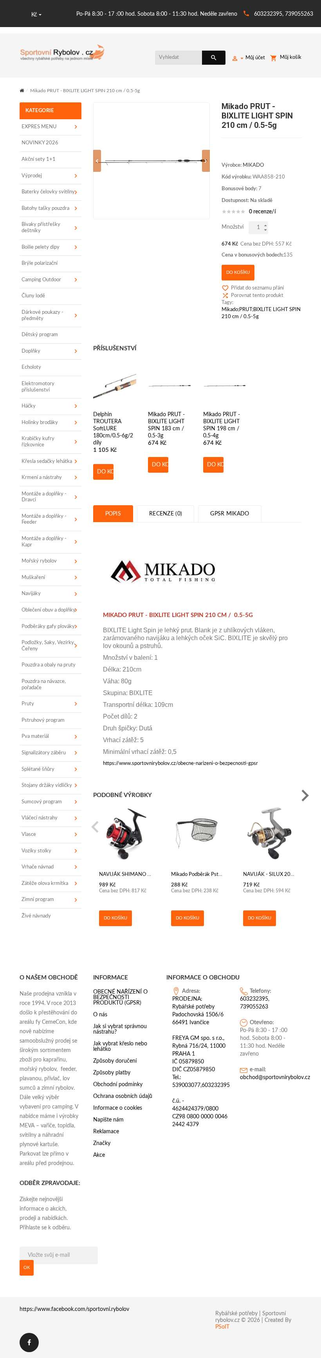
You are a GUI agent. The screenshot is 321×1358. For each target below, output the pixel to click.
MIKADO (253, 165)
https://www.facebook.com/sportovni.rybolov (74, 1309)
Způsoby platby (111, 1073)
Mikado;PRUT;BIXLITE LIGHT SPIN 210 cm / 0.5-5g (261, 313)
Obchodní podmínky (117, 1084)
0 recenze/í (262, 212)
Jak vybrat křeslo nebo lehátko (120, 1046)
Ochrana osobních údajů (122, 1096)
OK (26, 1267)
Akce (99, 1155)
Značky (101, 1143)
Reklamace (106, 1131)
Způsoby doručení (115, 1061)
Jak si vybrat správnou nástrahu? (120, 1029)
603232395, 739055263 (283, 14)
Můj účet (255, 57)
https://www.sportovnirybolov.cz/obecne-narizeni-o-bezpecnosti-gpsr (180, 763)
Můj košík (290, 57)
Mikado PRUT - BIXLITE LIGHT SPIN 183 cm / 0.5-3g (166, 424)
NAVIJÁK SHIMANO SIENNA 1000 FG (143, 874)
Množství (232, 227)
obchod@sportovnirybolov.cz (268, 1077)
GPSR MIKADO (229, 514)
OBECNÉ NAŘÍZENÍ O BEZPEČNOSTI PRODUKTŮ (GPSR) (120, 997)
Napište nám (108, 1120)
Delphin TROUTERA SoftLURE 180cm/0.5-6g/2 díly (113, 424)
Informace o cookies (117, 1108)
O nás (100, 1015)
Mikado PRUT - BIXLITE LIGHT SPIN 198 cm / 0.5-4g (221, 424)
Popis (113, 514)
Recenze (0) (165, 514)
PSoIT (222, 1327)
